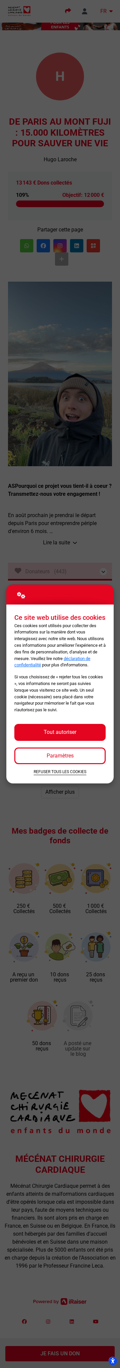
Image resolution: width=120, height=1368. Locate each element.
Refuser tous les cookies (60, 771)
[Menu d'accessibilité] (113, 1361)
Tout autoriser (60, 732)
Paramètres (60, 755)
